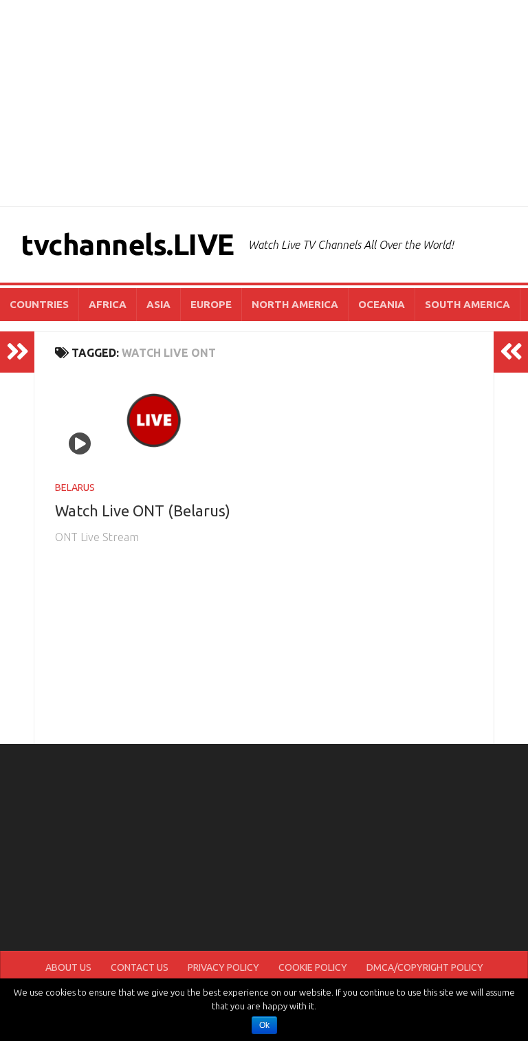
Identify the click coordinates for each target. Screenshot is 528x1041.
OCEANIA (381, 304)
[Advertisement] (264, 103)
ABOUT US (68, 967)
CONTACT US (139, 967)
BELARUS (75, 487)
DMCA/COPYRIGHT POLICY (424, 967)
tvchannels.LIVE (127, 244)
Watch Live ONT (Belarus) (142, 510)
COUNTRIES (39, 304)
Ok (264, 1025)
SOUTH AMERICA (467, 304)
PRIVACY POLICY (223, 967)
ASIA (158, 304)
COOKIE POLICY (312, 967)
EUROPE (211, 304)
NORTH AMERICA (295, 304)
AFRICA (107, 304)
